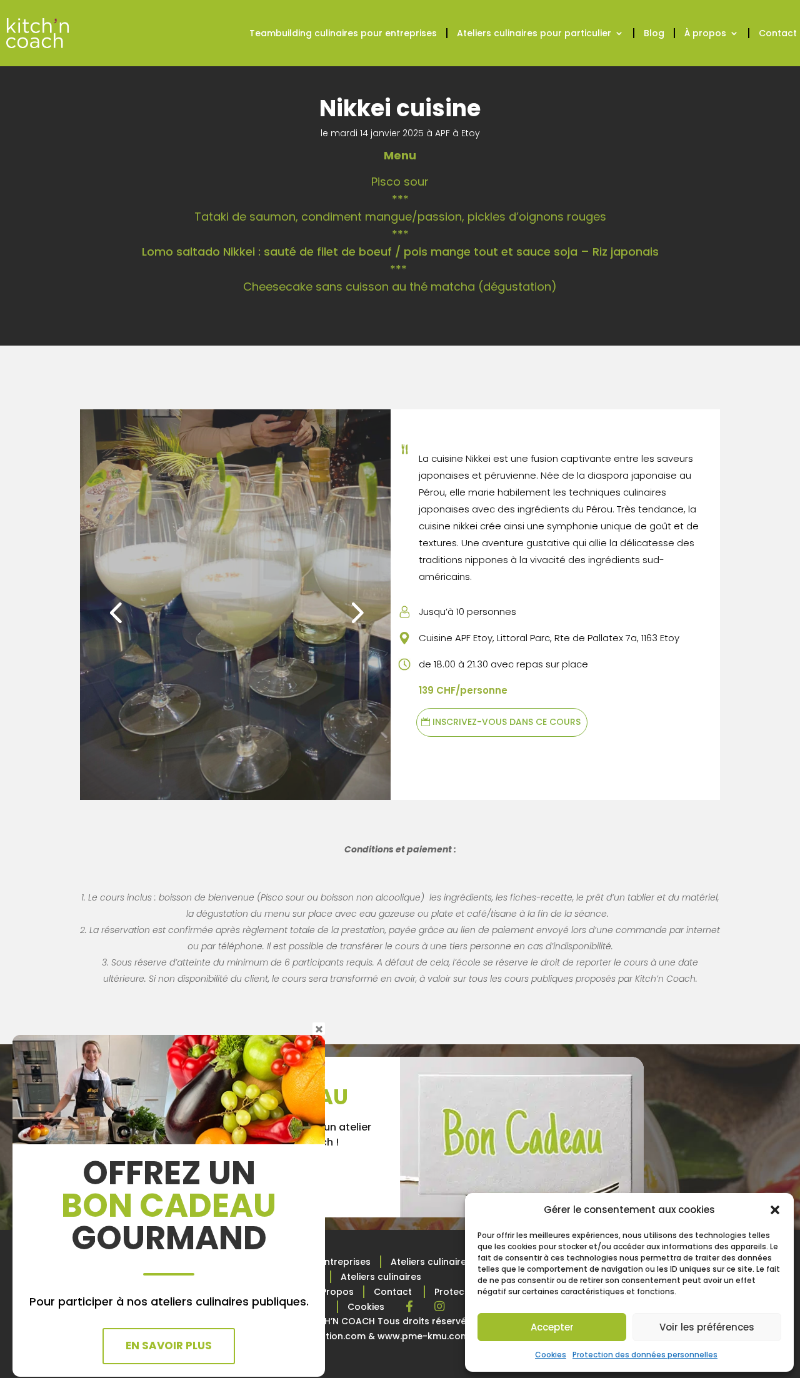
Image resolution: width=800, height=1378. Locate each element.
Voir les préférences (706, 1327)
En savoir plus (169, 1345)
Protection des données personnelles (645, 1354)
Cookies (550, 1354)
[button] (775, 1210)
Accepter (552, 1327)
